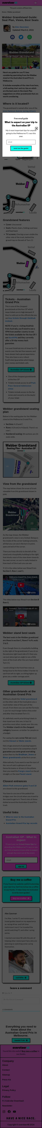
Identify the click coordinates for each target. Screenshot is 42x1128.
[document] (21, 564)
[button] (36, 128)
